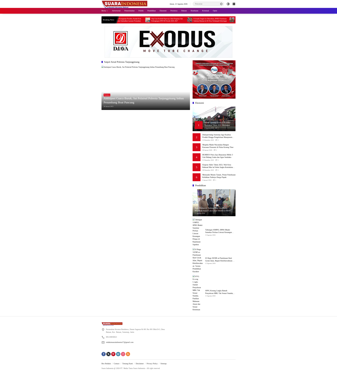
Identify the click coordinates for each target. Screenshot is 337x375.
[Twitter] (108, 354)
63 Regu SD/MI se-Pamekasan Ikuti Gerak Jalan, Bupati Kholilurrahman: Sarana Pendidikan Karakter (219, 259)
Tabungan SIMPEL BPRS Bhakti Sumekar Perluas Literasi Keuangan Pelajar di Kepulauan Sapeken (218, 231)
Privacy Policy (152, 364)
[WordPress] (118, 354)
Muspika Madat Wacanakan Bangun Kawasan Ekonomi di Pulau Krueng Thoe (217, 146)
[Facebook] (103, 354)
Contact (116, 364)
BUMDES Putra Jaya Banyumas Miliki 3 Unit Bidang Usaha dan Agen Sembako (217, 156)
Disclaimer (140, 364)
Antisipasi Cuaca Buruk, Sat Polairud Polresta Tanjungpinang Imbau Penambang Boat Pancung (144, 100)
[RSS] (128, 354)
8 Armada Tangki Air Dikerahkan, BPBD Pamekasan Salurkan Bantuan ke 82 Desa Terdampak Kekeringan (197, 20)
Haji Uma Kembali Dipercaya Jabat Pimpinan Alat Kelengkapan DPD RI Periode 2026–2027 (154, 20)
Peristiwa (107, 95)
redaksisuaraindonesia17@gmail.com (119, 342)
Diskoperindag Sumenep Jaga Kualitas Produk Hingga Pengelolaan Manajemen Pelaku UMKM (217, 136)
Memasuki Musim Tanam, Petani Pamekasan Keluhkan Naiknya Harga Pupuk (219, 176)
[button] (221, 4)
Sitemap (163, 364)
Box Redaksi (106, 364)
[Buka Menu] (234, 4)
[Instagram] (123, 354)
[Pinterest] (113, 354)
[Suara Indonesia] (124, 4)
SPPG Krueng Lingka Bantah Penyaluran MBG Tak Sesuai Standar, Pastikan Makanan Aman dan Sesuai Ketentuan (219, 292)
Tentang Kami (127, 364)
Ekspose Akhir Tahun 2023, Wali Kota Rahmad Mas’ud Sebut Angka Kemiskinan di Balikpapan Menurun (218, 166)
